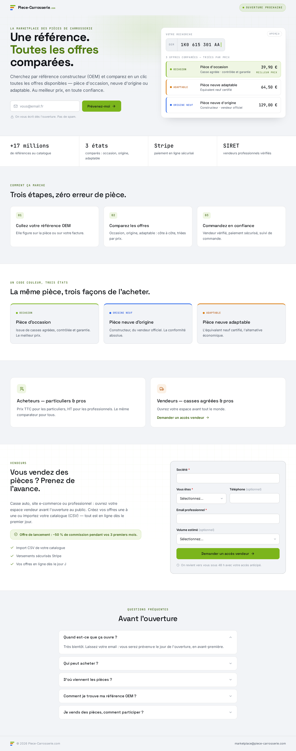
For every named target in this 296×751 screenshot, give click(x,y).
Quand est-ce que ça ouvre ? (90, 637)
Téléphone (246, 489)
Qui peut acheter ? (81, 663)
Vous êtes (184, 489)
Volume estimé (195, 530)
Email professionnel (191, 510)
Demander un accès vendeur (180, 418)
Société (183, 469)
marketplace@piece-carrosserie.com (260, 743)
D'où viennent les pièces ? (88, 679)
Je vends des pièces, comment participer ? (104, 712)
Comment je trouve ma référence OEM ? (100, 696)
